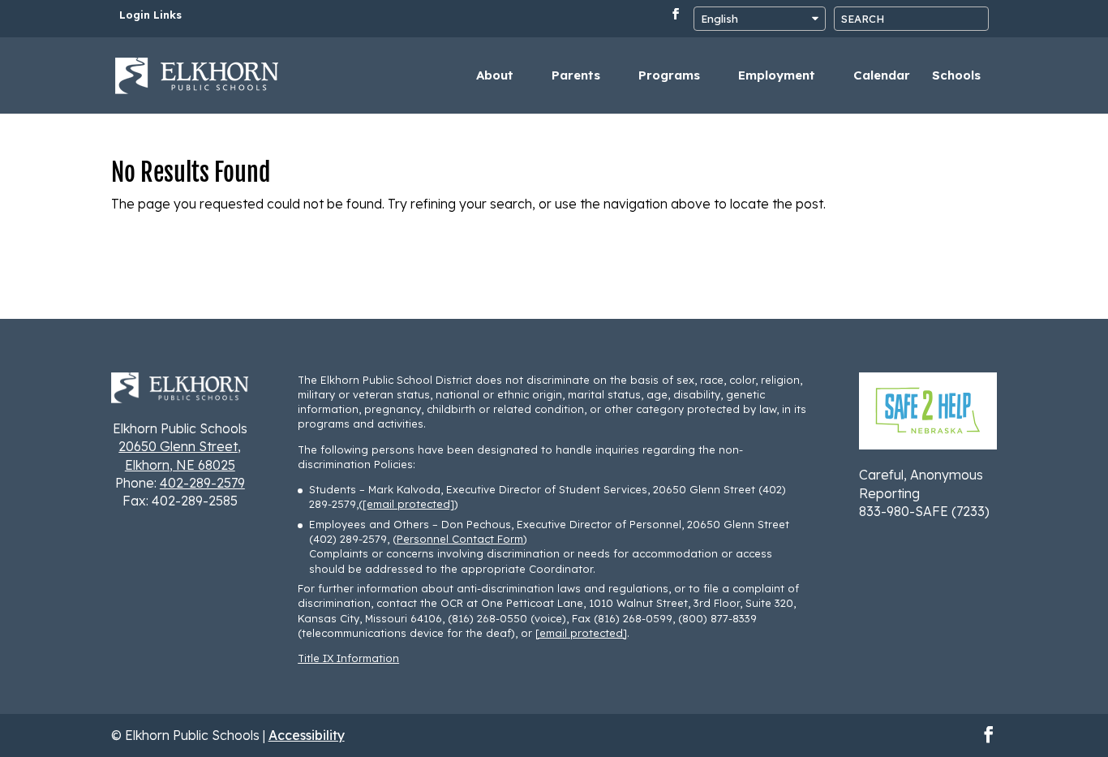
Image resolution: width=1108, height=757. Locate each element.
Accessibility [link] (306, 735)
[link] (197, 74)
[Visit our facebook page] (675, 18)
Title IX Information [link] (348, 658)
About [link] (494, 76)
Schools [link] (956, 76)
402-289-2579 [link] (202, 483)
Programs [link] (669, 76)
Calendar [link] (881, 76)
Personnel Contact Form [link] (460, 538)
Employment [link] (776, 76)
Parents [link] (576, 76)
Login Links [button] (150, 15)
